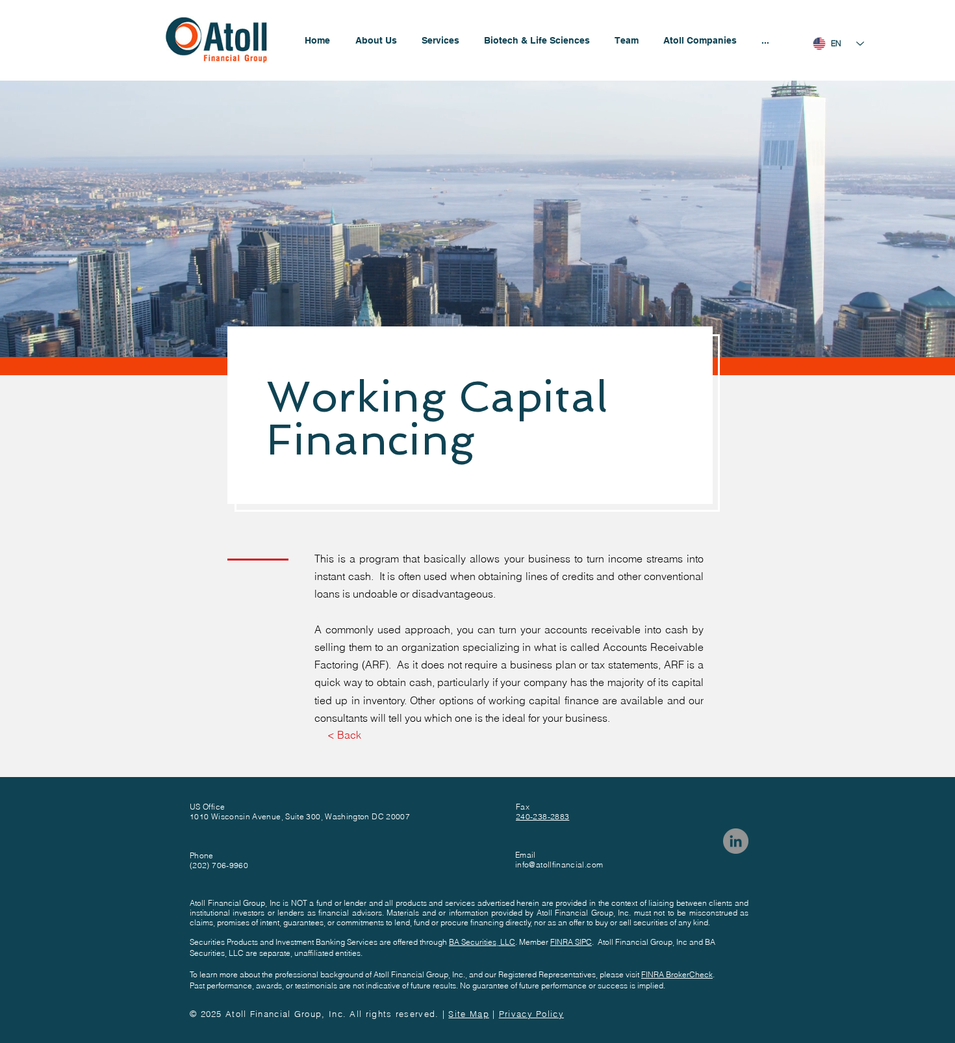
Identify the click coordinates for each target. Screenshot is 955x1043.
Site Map (468, 1014)
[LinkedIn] (735, 841)
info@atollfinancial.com (559, 864)
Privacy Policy (531, 1014)
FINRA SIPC (571, 942)
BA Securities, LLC (482, 942)
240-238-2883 (542, 816)
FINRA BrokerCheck (677, 974)
